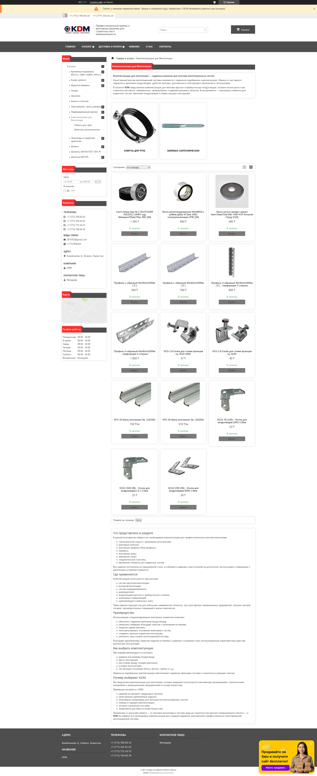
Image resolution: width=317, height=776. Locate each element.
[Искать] (205, 30)
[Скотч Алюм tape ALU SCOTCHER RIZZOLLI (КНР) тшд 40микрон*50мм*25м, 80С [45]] (134, 191)
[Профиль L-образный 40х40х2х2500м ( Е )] (183, 262)
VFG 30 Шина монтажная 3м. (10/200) (183, 419)
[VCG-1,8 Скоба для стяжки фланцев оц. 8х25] (232, 330)
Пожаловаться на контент (161, 773)
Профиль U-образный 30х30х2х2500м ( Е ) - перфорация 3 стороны (232, 284)
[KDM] (77, 30)
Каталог (86, 46)
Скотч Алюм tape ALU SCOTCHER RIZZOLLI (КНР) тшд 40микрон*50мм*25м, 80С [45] (134, 214)
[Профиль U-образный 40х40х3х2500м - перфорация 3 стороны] (134, 330)
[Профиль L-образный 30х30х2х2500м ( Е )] (134, 262)
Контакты (165, 46)
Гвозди (74, 90)
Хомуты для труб (134, 151)
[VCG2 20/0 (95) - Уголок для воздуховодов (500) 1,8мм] (183, 467)
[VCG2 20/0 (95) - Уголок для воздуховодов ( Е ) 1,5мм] (134, 467)
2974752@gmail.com (77, 239)
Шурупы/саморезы (80, 85)
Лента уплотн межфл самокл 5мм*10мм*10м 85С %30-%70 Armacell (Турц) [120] (232, 214)
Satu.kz (173, 770)
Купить (134, 233)
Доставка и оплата (110, 46)
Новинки (134, 46)
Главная (70, 46)
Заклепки (75, 96)
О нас (149, 46)
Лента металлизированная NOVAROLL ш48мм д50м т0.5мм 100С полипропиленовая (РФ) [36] (183, 214)
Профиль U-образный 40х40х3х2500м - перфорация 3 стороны (134, 352)
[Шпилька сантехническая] (183, 126)
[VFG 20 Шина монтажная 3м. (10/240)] (134, 399)
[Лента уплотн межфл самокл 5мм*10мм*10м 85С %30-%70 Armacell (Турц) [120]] (232, 191)
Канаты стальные (79, 101)
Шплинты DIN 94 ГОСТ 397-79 (86, 152)
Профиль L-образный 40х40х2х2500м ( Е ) (183, 284)
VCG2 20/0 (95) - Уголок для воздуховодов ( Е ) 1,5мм (134, 489)
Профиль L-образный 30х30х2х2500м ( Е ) (134, 284)
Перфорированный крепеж (84, 112)
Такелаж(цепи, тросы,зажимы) (86, 106)
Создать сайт (96, 2)
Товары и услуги (125, 58)
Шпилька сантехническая (183, 151)
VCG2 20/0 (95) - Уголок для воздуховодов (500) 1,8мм (183, 489)
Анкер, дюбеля (78, 80)
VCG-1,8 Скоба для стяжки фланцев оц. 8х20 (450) (183, 352)
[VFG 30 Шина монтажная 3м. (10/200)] (183, 399)
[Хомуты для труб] (134, 126)
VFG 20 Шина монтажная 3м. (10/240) (134, 419)
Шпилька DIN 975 (79, 157)
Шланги (75, 146)
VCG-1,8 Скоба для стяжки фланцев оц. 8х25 (232, 352)
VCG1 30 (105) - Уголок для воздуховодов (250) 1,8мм (232, 421)
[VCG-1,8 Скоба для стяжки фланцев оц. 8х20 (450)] (183, 330)
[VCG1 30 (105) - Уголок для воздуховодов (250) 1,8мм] (232, 399)
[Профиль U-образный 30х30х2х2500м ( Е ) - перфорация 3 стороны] (232, 262)
